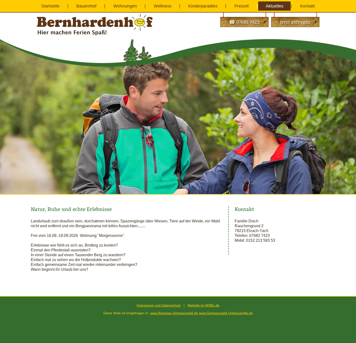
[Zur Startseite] (95, 16)
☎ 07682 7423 (244, 22)
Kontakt (307, 6)
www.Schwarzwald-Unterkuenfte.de (226, 313)
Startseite (50, 6)
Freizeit (241, 6)
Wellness (162, 6)
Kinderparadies (202, 6)
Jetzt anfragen (295, 22)
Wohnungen (125, 6)
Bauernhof (86, 6)
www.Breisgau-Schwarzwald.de (174, 313)
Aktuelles (274, 6)
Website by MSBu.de (203, 305)
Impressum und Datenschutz (159, 305)
